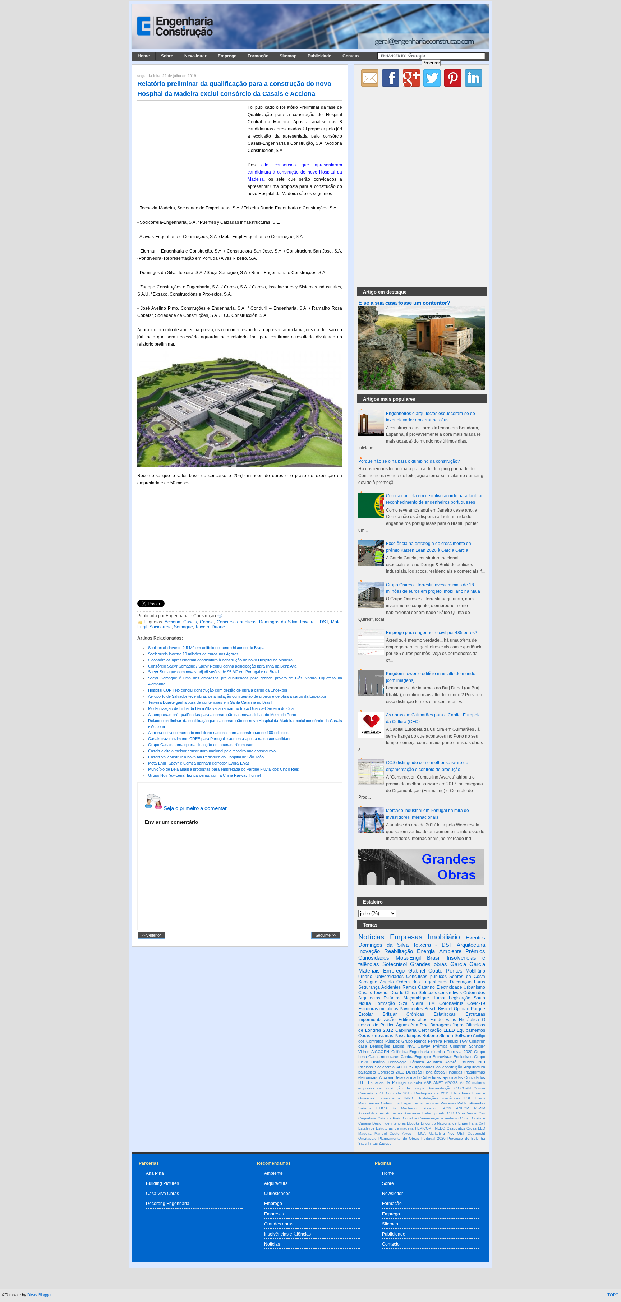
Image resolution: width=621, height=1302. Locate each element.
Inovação (369, 951)
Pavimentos (411, 1008)
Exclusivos (463, 1056)
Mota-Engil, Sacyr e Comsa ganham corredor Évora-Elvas (199, 763)
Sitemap (288, 56)
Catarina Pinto (390, 1118)
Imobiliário (444, 937)
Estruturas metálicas (378, 1008)
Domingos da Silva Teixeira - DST (293, 621)
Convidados (474, 1077)
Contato (350, 56)
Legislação (459, 998)
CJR (450, 1113)
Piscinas (365, 1067)
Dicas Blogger (39, 1295)
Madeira (365, 1133)
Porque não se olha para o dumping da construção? (409, 461)
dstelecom (430, 1108)
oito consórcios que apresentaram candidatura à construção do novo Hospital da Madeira (295, 172)
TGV (463, 1041)
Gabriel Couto (425, 971)
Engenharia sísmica (427, 1051)
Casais (190, 621)
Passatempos (408, 1035)
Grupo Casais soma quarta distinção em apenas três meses (200, 745)
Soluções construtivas (440, 992)
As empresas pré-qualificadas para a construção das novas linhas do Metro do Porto (222, 714)
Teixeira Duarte (210, 626)
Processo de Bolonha (466, 1138)
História (378, 1062)
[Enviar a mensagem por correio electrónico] (224, 615)
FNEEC (439, 1128)
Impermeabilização (377, 1019)
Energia (426, 951)
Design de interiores (389, 1123)
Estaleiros (366, 1128)
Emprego (227, 56)
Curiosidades (373, 958)
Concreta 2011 (371, 1093)
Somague (183, 626)
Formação (258, 56)
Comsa (207, 621)
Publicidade (319, 56)
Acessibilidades (371, 1113)
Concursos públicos (236, 621)
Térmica (417, 1062)
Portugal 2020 (433, 1138)
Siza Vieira (411, 1003)
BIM (431, 1003)
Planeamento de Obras (398, 1138)
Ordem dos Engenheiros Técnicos (410, 1103)
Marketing (437, 1133)
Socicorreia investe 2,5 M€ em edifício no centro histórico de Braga (206, 648)
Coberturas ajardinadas (442, 1077)
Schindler (477, 1046)
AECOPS (404, 1067)
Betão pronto (433, 1113)
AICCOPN (380, 1051)
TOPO (613, 1295)
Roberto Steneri (437, 1035)
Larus (479, 981)
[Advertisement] (191, 151)
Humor (439, 998)
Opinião (461, 1008)
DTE (362, 1082)
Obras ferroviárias (375, 1035)
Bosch (430, 1008)
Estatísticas (445, 1014)
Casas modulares (384, 1056)
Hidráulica (469, 1019)
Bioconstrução (439, 1088)
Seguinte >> (326, 935)
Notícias (371, 937)
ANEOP (462, 1108)
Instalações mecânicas (439, 1098)
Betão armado (407, 1077)
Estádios (391, 998)
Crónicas (415, 1014)
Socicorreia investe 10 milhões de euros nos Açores (193, 654)
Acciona (172, 621)
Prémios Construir (449, 1046)
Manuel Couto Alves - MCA (400, 1133)
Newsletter (195, 56)
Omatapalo (367, 1138)
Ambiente (450, 951)
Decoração (461, 981)
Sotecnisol (394, 964)
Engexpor (422, 1056)
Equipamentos (471, 1030)
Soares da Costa (467, 976)
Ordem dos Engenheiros (421, 981)
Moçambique (416, 998)
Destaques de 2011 (431, 1093)
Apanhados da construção (438, 1067)
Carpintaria (367, 1118)
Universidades (389, 976)
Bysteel (445, 1008)
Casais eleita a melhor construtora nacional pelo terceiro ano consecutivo (212, 751)
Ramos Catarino (418, 987)
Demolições (380, 1046)
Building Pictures (162, 1183)
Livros (480, 1098)
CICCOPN (462, 1088)
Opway (424, 1046)
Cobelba (410, 1118)
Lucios (398, 1046)
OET (461, 1133)
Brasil (433, 958)
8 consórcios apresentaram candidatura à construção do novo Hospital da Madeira (220, 660)
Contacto (391, 1244)
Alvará (450, 1062)
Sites (362, 1143)
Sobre (167, 56)
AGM (447, 1108)
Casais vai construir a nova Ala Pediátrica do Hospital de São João (206, 757)
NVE (411, 1046)
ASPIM (479, 1108)
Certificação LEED (436, 1030)
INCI (481, 1062)
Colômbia (399, 1051)
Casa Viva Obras (162, 1193)
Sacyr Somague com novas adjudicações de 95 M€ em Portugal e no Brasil (213, 672)
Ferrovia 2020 (459, 1051)
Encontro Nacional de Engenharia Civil (453, 1123)
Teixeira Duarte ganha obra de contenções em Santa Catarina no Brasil (210, 702)
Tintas (373, 1143)
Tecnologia (397, 1062)
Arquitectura (471, 945)
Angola (387, 981)
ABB (428, 1083)
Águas (402, 1025)
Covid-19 (476, 1003)
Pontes (454, 971)
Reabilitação (398, 951)
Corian (465, 1118)
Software (463, 1035)
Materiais (369, 971)
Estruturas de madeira (395, 1128)
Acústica (434, 1062)
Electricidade (449, 987)
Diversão (414, 1072)
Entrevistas (442, 1056)
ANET (438, 1083)
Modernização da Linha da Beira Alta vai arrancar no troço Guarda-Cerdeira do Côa (221, 708)
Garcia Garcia (467, 964)
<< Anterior (151, 935)
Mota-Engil (408, 958)
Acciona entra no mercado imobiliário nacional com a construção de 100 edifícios (218, 732)
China (411, 992)
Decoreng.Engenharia (167, 1203)
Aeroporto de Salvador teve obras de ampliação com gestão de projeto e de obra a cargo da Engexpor (237, 696)
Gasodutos (456, 1128)
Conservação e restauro (438, 1118)
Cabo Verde (466, 1113)
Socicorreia (161, 626)
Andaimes (394, 1113)
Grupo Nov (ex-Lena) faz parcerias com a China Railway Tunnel (204, 775)
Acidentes (391, 987)
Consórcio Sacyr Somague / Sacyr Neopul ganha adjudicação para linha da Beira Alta (222, 666)
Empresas (406, 937)
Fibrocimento (389, 1098)
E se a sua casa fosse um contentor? (404, 303)
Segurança (369, 987)
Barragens (440, 1025)
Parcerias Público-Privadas (463, 1103)
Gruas (471, 1128)
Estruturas (475, 1014)
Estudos (467, 1062)
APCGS (451, 1083)
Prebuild (451, 1041)
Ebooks (413, 1123)
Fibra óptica (434, 1072)
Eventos (475, 937)
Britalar (390, 1014)
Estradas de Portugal (387, 1082)
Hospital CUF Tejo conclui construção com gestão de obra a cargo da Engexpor (218, 690)
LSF (467, 1098)
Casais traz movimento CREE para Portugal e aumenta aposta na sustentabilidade (219, 739)
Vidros (363, 1051)
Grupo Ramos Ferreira (421, 1041)
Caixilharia (406, 1030)
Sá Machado (404, 1108)
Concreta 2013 (391, 1072)
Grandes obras (428, 964)
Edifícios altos (413, 1019)
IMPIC (409, 1098)
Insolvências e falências (287, 1234)
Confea (407, 1056)
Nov (451, 1133)
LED (481, 1128)
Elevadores (460, 1093)
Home (144, 56)
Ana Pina (419, 1025)
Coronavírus (451, 1003)
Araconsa (412, 1113)
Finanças (454, 1072)
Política (387, 1025)
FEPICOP (423, 1128)
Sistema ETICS (372, 1108)
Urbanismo (474, 987)
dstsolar (415, 1082)
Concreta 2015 (399, 1093)
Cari (482, 1113)
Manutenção (368, 1103)
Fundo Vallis (443, 1019)
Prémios (475, 951)
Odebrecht (476, 1133)
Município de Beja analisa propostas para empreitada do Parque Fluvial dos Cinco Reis (223, 769)
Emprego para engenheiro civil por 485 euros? (431, 632)
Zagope (385, 1143)
